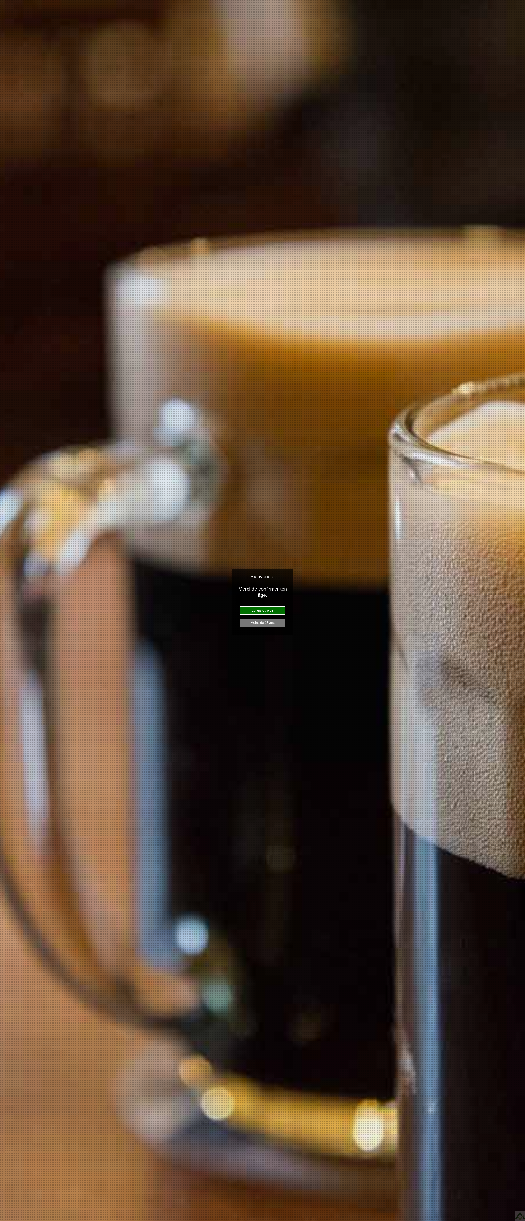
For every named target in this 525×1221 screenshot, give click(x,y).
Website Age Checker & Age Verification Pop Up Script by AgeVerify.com (520, 1216)
